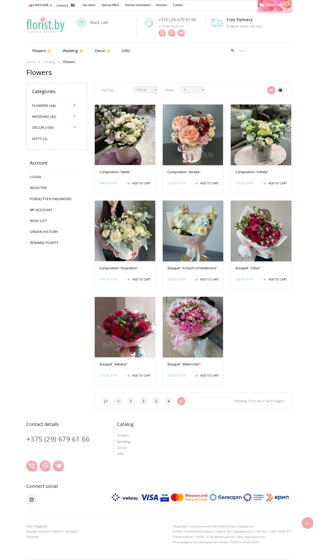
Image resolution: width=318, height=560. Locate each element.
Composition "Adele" (115, 172)
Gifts (120, 454)
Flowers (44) (44, 105)
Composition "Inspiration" (118, 268)
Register (38, 187)
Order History (44, 231)
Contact (178, 5)
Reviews (161, 5)
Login (35, 176)
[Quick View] (132, 154)
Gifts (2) (39, 138)
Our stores (89, 5)
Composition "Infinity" (251, 172)
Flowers (69, 62)
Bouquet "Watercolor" (184, 364)
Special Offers (110, 5)
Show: (169, 90)
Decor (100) (43, 127)
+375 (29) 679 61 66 (177, 19)
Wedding (123, 441)
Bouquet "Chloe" (248, 268)
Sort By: (108, 90)
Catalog (49, 62)
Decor (121, 447)
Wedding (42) (44, 116)
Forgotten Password (50, 198)
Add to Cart (141, 183)
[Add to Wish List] (118, 154)
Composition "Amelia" (184, 172)
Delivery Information (137, 5)
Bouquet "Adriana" (113, 364)
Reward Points (44, 242)
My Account (41, 209)
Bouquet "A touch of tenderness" (192, 268)
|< (106, 401)
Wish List (38, 220)
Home (31, 62)
